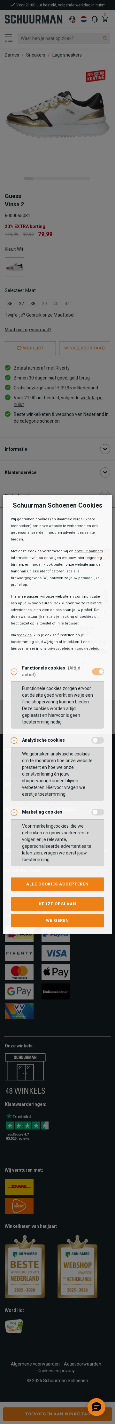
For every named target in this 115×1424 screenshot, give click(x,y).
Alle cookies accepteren (57, 884)
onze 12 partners (88, 551)
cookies (25, 635)
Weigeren (57, 920)
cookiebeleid (88, 649)
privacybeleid (59, 649)
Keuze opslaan (57, 903)
